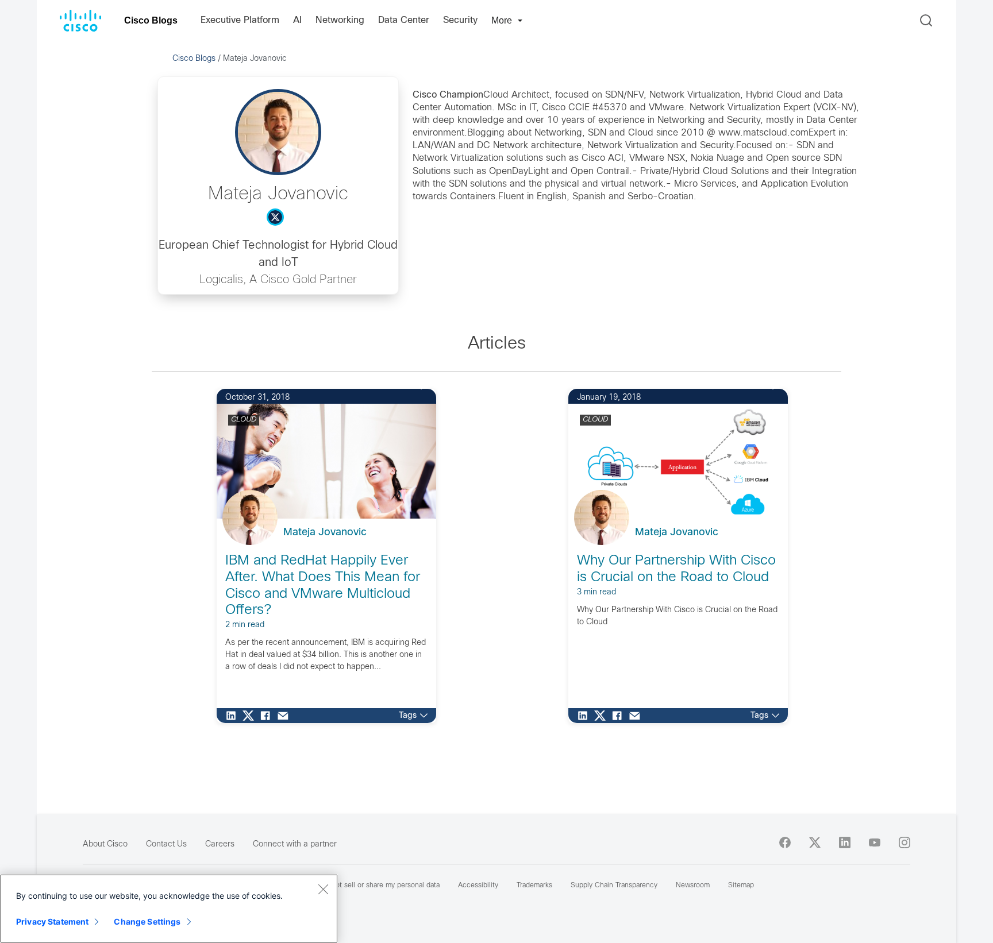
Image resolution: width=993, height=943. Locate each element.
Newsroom (693, 885)
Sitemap (741, 885)
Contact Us (166, 844)
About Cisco (105, 844)
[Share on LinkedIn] (234, 715)
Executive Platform (240, 20)
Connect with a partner (295, 844)
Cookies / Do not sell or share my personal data (363, 885)
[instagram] (904, 842)
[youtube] (874, 842)
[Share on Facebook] (268, 715)
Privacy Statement (52, 921)
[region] (169, 908)
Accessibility (478, 885)
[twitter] (815, 842)
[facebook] (785, 842)
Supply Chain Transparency (614, 885)
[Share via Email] (285, 715)
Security (460, 20)
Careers (219, 844)
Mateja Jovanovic (325, 533)
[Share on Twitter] (251, 715)
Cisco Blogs (151, 20)
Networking (339, 20)
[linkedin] (844, 842)
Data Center (403, 20)
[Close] (323, 889)
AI (297, 20)
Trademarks (534, 885)
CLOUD (243, 419)
